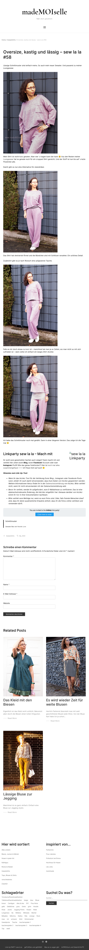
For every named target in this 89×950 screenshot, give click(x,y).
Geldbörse (10, 906)
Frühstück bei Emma (53, 858)
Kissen (29, 910)
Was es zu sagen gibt (51, 947)
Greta (24, 906)
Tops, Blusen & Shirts (9, 875)
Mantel (33, 913)
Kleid (35, 910)
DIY (27, 903)
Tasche (14, 922)
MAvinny (13, 916)
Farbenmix (50, 850)
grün (29, 906)
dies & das (20, 903)
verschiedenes (7, 879)
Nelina (20, 916)
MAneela (26, 913)
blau (31, 900)
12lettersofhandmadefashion (12, 900)
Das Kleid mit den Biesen (17, 702)
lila (20, 536)
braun (4, 903)
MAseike (5, 916)
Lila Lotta (49, 867)
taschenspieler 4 (35, 925)
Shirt (23, 536)
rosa (3, 919)
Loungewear (8, 159)
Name (6, 584)
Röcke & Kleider (7, 867)
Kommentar (8, 556)
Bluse (37, 900)
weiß (8, 928)
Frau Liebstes (51, 854)
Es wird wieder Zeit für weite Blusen (64, 702)
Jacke (9, 910)
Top (3, 928)
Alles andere (6, 850)
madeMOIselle (44, 12)
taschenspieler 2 (7, 925)
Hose (3, 910)
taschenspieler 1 (25, 922)
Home (4, 40)
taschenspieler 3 (21, 925)
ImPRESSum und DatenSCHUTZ (72, 947)
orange (31, 916)
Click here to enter (45, 514)
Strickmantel (29, 919)
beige (26, 900)
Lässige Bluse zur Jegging (17, 796)
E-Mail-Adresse (10, 594)
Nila (26, 916)
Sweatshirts (11, 40)
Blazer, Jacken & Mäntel (10, 854)
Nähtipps (5, 862)
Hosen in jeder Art (8, 858)
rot (8, 919)
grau (18, 906)
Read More (12, 718)
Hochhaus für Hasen (53, 862)
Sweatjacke (6, 922)
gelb (3, 906)
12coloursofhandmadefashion (12, 897)
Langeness (5, 913)
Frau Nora (34, 903)
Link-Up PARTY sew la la (13, 947)
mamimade (50, 871)
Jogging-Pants (19, 910)
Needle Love (21, 526)
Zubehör (5, 884)
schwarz (14, 919)
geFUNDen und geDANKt (33, 947)
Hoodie (35, 906)
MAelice (18, 913)
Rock (38, 916)
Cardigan (11, 903)
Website (6, 603)
